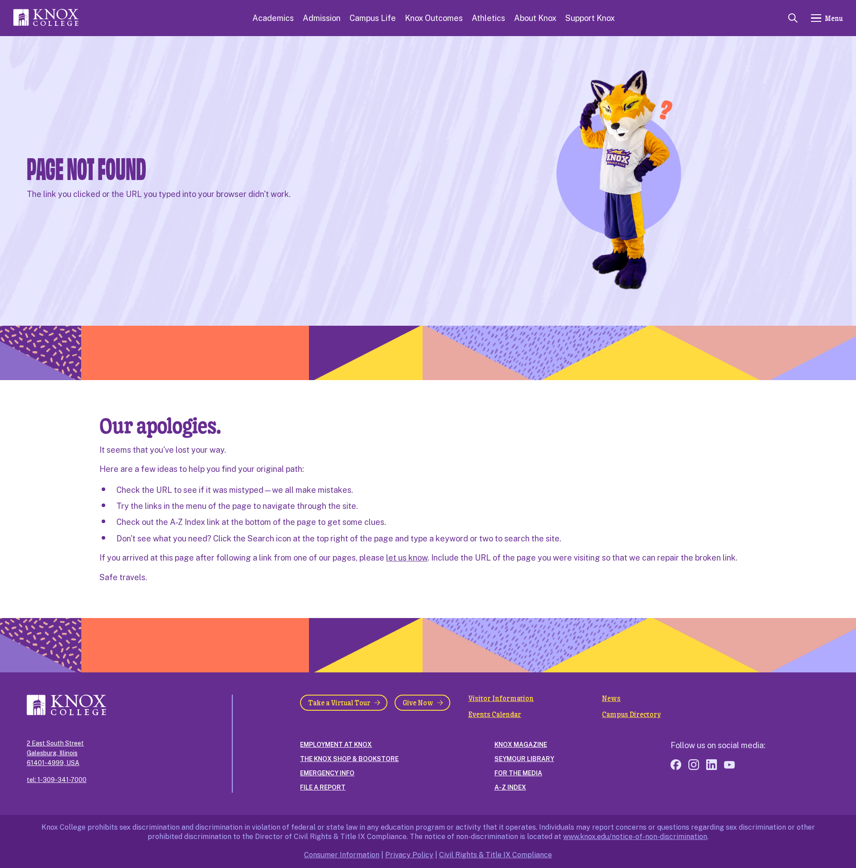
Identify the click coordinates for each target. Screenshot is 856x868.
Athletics (488, 18)
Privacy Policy (409, 855)
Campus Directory (631, 714)
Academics (273, 18)
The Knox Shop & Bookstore (349, 758)
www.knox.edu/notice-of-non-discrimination (635, 836)
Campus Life (373, 18)
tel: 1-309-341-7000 (56, 779)
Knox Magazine (520, 744)
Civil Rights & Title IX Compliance (495, 855)
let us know (407, 557)
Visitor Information (501, 698)
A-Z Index (510, 787)
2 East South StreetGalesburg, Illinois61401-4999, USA (55, 753)
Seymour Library (524, 758)
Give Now (418, 702)
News (611, 698)
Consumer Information (341, 855)
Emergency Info (327, 773)
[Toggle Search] (793, 18)
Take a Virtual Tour (339, 702)
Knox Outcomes (434, 18)
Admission (322, 18)
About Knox (535, 18)
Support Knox (590, 18)
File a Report (323, 787)
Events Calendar (494, 714)
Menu (834, 18)
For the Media (518, 773)
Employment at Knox (336, 744)
